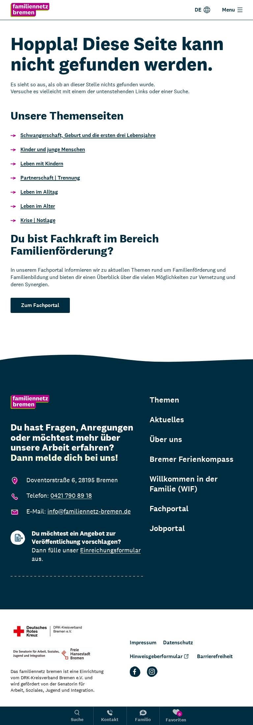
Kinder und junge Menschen (52, 149)
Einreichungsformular (110, 550)
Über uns (166, 439)
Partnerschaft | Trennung (50, 177)
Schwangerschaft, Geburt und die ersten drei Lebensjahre (87, 135)
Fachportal (169, 508)
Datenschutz (178, 642)
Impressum (143, 642)
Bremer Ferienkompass (192, 459)
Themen (164, 400)
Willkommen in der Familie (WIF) (184, 484)
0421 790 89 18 (71, 495)
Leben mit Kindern (41, 163)
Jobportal (167, 528)
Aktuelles (167, 419)
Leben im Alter (37, 206)
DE (198, 9)
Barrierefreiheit (215, 656)
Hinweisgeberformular (156, 656)
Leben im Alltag (39, 191)
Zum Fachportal (40, 305)
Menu (228, 9)
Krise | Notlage (37, 220)
